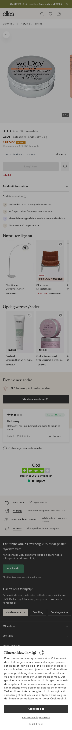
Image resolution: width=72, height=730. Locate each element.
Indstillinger (36, 723)
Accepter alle (36, 708)
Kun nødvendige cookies (36, 717)
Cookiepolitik (58, 698)
